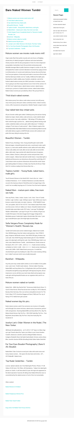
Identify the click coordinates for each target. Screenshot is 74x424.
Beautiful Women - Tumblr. (15, 25)
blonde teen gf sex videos (60, 42)
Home (34, 2)
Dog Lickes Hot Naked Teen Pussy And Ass (18, 407)
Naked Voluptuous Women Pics (15, 394)
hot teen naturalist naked (59, 24)
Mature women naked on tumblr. (17, 39)
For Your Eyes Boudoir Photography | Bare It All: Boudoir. (24, 46)
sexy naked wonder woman (60, 36)
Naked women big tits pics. (16, 41)
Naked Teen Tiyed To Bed (13, 401)
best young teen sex (58, 39)
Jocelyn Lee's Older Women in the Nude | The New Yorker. (24, 44)
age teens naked (57, 54)
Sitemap (40, 2)
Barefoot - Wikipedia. (14, 37)
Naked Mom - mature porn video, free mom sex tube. (23, 30)
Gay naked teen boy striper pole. (17, 23)
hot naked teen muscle (59, 50)
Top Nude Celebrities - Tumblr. (17, 48)
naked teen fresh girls (58, 27)
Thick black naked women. (15, 20)
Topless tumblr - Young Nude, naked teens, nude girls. (23, 27)
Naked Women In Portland (13, 387)
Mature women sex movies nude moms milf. (21, 18)
